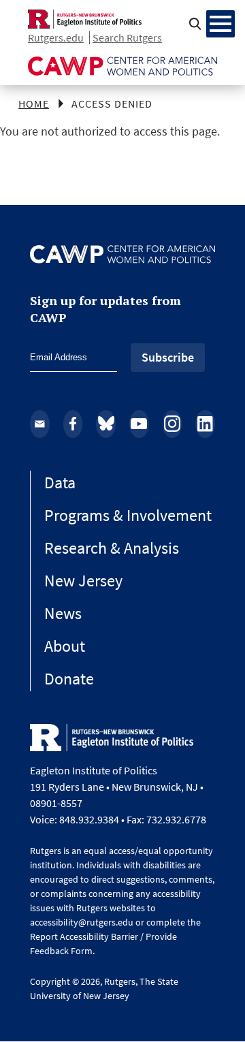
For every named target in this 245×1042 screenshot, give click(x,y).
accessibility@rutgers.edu (81, 922)
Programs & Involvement (128, 515)
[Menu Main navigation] (220, 23)
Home (33, 103)
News (63, 613)
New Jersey (83, 580)
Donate (69, 678)
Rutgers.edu (56, 37)
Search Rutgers (127, 37)
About (64, 646)
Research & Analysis (111, 547)
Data (60, 482)
